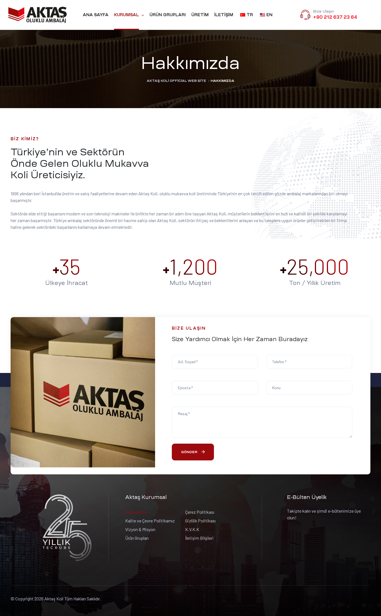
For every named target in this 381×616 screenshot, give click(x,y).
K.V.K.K (192, 529)
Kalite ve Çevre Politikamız (150, 520)
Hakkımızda (136, 512)
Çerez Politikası (199, 512)
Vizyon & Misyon (140, 529)
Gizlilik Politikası (200, 520)
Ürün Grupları (137, 538)
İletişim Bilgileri (199, 538)
